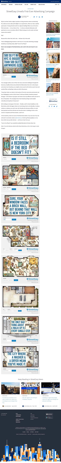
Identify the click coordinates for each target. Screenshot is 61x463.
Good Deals (3, 4)
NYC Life (26, 4)
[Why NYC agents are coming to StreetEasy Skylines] (30, 388)
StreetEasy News (31, 8)
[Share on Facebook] (36, 17)
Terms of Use (32, 414)
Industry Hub (42, 4)
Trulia (27, 431)
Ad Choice (32, 419)
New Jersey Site (3, 414)
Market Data (33, 4)
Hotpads (32, 431)
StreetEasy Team (26, 16)
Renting (11, 4)
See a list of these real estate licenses (34, 428)
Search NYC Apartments (55, 1)
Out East (36, 431)
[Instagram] (49, 106)
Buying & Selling (18, 4)
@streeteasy (19, 117)
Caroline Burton (8, 406)
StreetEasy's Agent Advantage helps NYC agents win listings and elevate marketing (50, 399)
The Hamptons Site (4, 413)
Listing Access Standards (34, 417)
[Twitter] (54, 106)
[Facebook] (51, 106)
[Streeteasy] (53, 101)
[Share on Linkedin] (39, 17)
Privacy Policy (32, 416)
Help (31, 413)
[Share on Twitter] (34, 17)
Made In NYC (29, 434)
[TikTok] (56, 106)
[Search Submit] (58, 4)
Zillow (24, 431)
